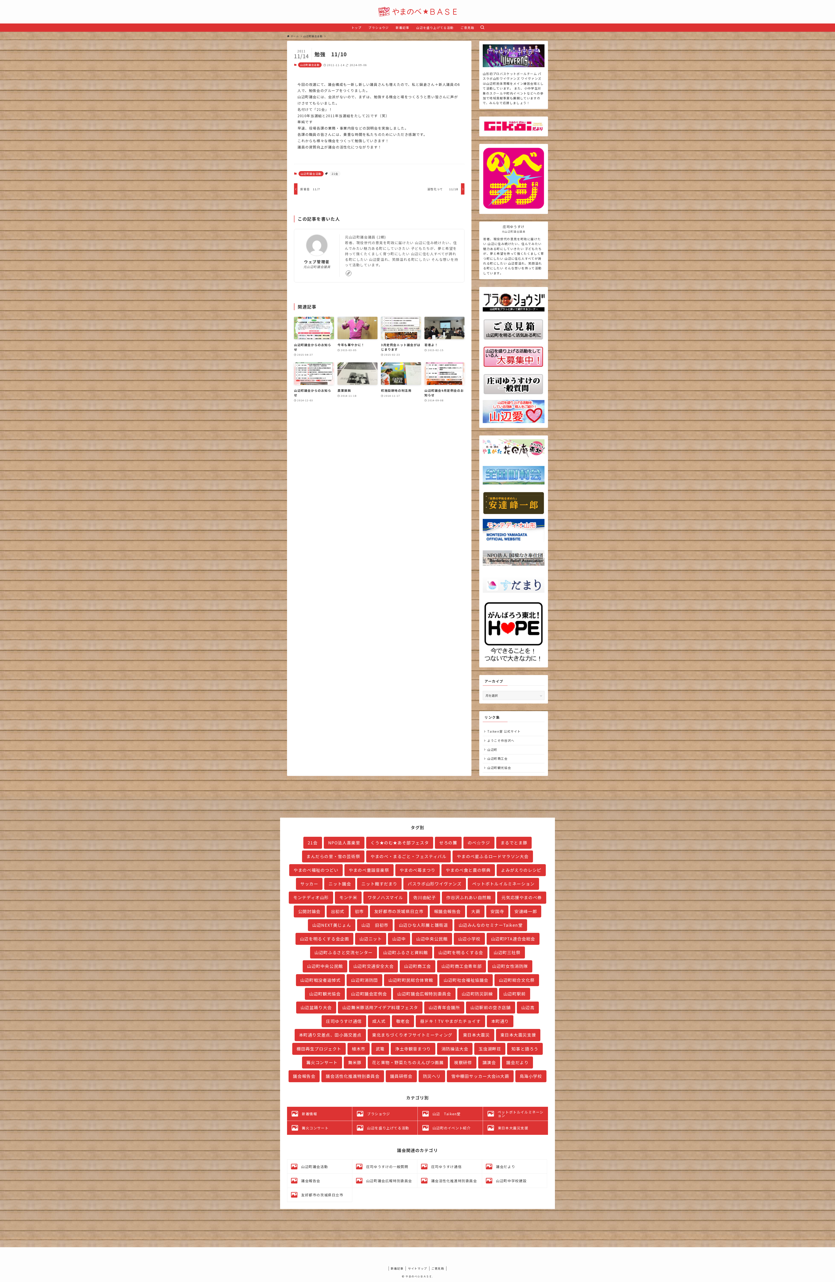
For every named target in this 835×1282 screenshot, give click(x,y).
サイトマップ (417, 1268)
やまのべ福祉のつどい (316, 870)
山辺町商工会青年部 (461, 966)
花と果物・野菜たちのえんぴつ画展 (408, 1062)
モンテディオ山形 (311, 897)
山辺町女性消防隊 (510, 966)
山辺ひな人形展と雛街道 (423, 925)
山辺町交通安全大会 (373, 966)
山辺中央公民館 (432, 939)
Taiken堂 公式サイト (504, 731)
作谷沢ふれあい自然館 (468, 897)
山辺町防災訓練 (477, 994)
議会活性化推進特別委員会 (352, 1076)
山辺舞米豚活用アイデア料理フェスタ (380, 1007)
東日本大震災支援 (518, 1035)
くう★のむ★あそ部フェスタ (400, 843)
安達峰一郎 (525, 911)
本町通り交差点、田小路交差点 (330, 1035)
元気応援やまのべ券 (521, 897)
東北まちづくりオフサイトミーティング (412, 1035)
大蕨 (475, 911)
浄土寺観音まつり (413, 1049)
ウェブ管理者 (317, 261)
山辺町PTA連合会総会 (513, 939)
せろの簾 (448, 843)
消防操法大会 (454, 1049)
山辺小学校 (469, 939)
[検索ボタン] (482, 27)
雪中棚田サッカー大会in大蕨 (480, 1076)
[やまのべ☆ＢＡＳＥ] (417, 11)
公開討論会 (309, 911)
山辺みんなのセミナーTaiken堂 (491, 925)
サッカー (309, 884)
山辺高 (528, 1007)
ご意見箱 (437, 1268)
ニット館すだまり (379, 884)
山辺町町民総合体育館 (410, 980)
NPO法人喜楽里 (344, 843)
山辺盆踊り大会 (316, 1007)
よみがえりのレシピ (521, 870)
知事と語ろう (524, 1049)
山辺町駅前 (514, 994)
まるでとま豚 (514, 843)
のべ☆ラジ (479, 843)
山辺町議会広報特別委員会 (424, 994)
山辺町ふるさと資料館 (405, 952)
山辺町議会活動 (309, 65)
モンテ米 (348, 897)
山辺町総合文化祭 (517, 980)
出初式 (337, 911)
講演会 (489, 1062)
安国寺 (497, 911)
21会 (335, 173)
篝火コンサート (322, 1062)
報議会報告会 (447, 911)
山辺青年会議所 (444, 1007)
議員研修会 (401, 1076)
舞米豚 (355, 1062)
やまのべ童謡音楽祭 (369, 870)
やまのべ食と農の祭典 (468, 870)
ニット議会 (340, 884)
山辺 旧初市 (374, 925)
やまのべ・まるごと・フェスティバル (408, 856)
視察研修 (463, 1062)
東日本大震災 (476, 1035)
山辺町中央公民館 (325, 966)
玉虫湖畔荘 (490, 1049)
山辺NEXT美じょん (331, 925)
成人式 (379, 1021)
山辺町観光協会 (499, 767)
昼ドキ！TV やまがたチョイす (450, 1021)
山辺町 (492, 749)
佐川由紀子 (424, 897)
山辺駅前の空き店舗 (490, 1007)
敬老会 (403, 1021)
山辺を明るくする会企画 (324, 939)
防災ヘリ (432, 1076)
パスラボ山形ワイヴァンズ (434, 884)
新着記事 (397, 1268)
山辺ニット (370, 939)
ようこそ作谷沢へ (500, 740)
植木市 (358, 1049)
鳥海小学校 (531, 1076)
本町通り (500, 1021)
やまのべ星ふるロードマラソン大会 (493, 856)
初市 (359, 911)
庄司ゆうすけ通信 (344, 1021)
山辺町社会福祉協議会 (466, 980)
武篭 (380, 1049)
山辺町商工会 (497, 758)
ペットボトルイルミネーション (503, 884)
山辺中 (399, 939)
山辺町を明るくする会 (460, 952)
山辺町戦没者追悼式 (320, 980)
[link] (348, 273)
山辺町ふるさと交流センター (343, 952)
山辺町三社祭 (507, 952)
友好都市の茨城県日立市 (399, 911)
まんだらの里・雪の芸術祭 (333, 856)
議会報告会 (304, 1076)
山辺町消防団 (364, 980)
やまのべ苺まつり (418, 870)
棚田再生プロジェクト (319, 1049)
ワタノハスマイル (385, 897)
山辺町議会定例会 (369, 994)
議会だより (517, 1062)
